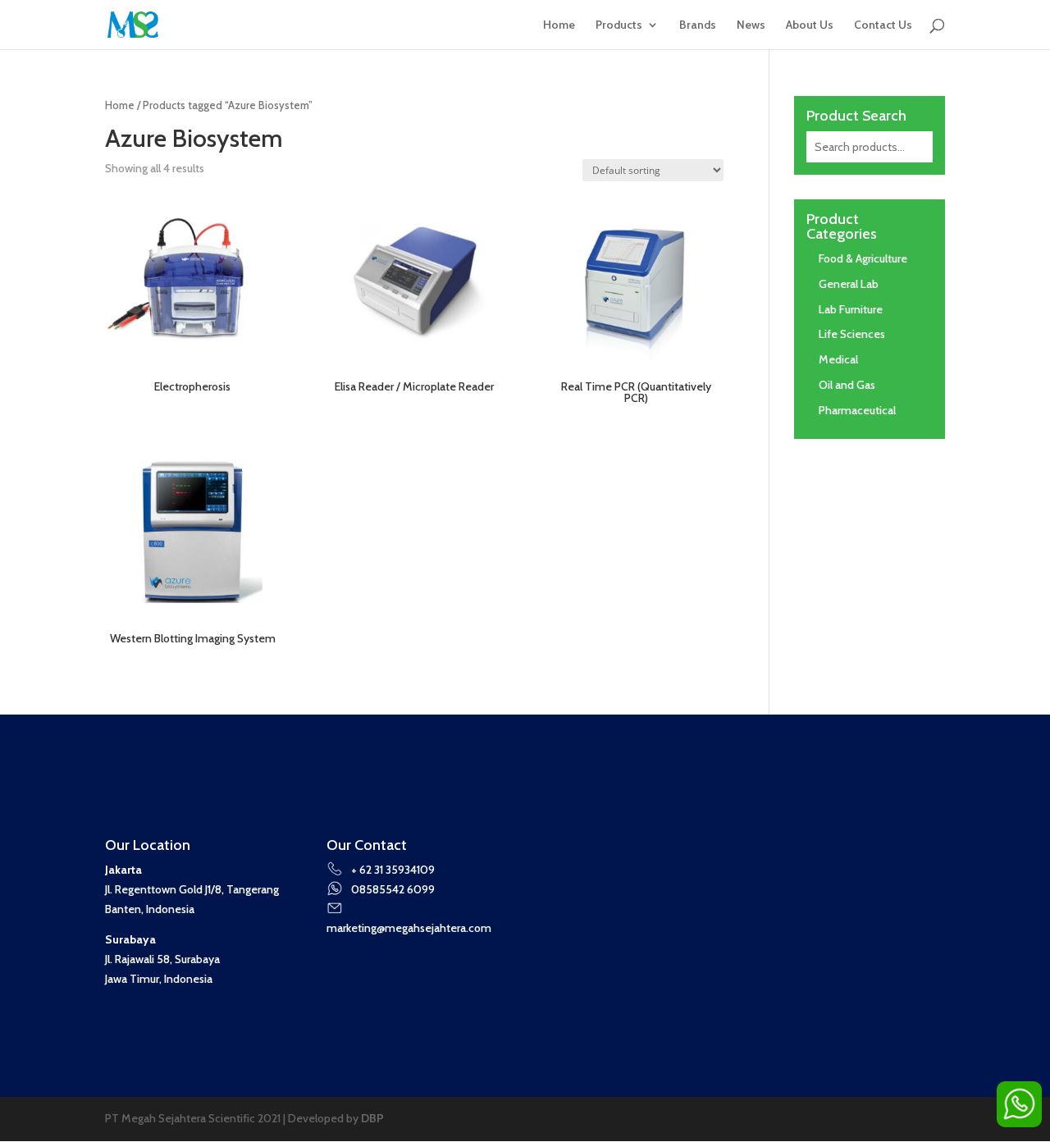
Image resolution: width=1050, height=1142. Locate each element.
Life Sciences (852, 334)
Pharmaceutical (857, 410)
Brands (697, 25)
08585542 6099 (393, 889)
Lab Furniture (851, 309)
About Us (809, 25)
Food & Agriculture (863, 258)
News (751, 25)
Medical (838, 359)
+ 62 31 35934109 (393, 869)
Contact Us (883, 25)
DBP (372, 1118)
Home (559, 25)
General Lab (849, 283)
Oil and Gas (847, 384)
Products (619, 25)
